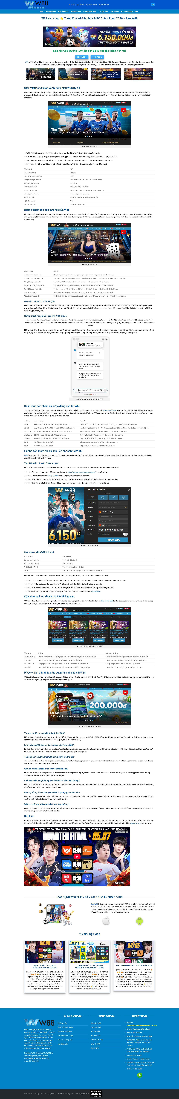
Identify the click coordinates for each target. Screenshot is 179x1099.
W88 (41, 11)
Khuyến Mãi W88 (89, 11)
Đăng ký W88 (53, 476)
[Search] (153, 4)
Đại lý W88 (115, 11)
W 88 (26, 455)
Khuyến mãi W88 (107, 601)
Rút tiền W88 (76, 11)
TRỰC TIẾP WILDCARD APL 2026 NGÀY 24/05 (134, 966)
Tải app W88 (103, 11)
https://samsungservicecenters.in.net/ (82, 472)
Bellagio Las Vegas (109, 410)
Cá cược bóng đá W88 (129, 11)
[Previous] (21, 76)
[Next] (158, 76)
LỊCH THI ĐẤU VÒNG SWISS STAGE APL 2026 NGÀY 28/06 (45, 967)
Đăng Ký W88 (51, 11)
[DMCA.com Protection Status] (96, 1094)
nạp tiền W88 (95, 591)
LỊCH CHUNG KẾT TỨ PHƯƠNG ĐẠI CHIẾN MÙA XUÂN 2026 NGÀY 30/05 (89, 967)
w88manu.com (135, 823)
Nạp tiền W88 (63, 11)
